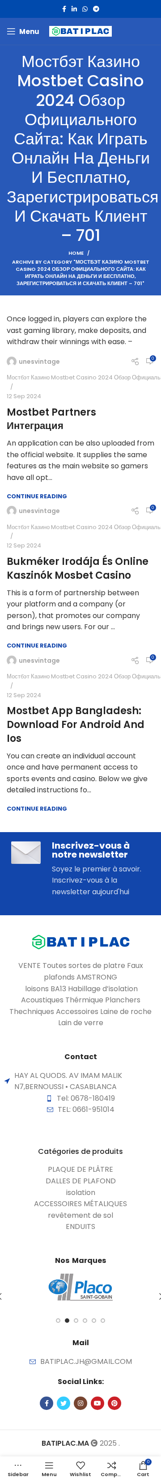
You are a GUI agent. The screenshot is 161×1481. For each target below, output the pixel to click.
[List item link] (80, 1169)
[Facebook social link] (64, 9)
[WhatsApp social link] (85, 9)
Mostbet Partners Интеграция (51, 419)
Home (76, 253)
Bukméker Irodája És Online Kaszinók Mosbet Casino (77, 568)
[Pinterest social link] (114, 1403)
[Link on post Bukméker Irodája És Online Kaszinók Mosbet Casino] (80, 511)
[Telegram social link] (96, 9)
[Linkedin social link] (74, 9)
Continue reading (37, 496)
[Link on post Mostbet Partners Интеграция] (80, 361)
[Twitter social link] (63, 1403)
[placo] (80, 1287)
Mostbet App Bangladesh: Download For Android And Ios (75, 724)
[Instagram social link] (80, 1403)
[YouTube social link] (97, 1403)
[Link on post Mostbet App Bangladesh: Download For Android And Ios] (80, 660)
